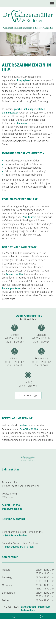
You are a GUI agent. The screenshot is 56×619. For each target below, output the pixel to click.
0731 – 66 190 (30, 429)
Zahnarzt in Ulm (14, 274)
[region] (28, 44)
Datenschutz (28, 610)
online (23, 425)
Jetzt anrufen (26, 395)
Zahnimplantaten (11, 288)
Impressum (44, 606)
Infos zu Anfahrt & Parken (19, 546)
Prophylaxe (23, 80)
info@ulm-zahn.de (12, 508)
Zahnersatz (23, 123)
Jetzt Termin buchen (16, 535)
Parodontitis (29, 217)
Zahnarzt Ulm (28, 606)
